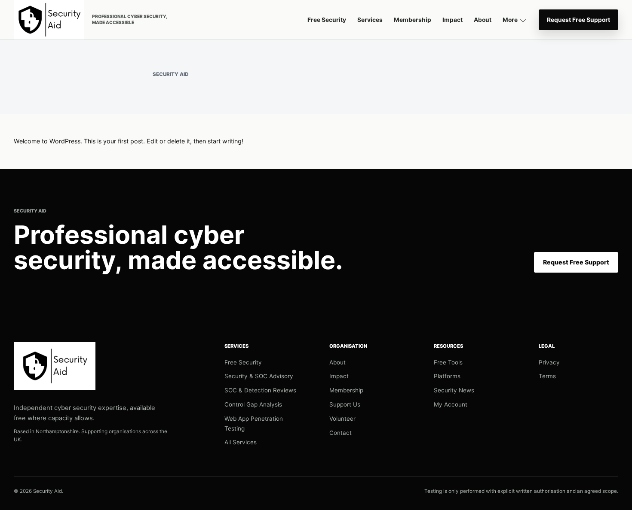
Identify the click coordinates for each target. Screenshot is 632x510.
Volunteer (342, 418)
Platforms (447, 376)
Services (370, 19)
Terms (547, 376)
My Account (450, 404)
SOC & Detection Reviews (260, 390)
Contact (340, 432)
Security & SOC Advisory (258, 376)
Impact (452, 19)
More (510, 19)
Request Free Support (578, 19)
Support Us (344, 404)
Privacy (549, 362)
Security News (454, 390)
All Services (240, 442)
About (482, 19)
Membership (412, 19)
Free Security (326, 19)
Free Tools (448, 362)
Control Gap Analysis (253, 404)
